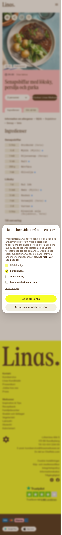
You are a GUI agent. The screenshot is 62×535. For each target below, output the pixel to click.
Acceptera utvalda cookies (31, 307)
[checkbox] (6, 265)
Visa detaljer (12, 288)
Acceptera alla (31, 299)
